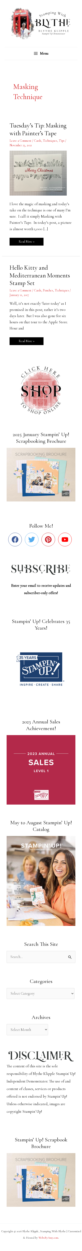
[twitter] (33, 539)
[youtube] (66, 539)
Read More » (26, 241)
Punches (48, 290)
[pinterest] (49, 539)
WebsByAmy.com (48, 1238)
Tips (61, 141)
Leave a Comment (20, 141)
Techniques (50, 141)
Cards (37, 141)
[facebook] (16, 539)
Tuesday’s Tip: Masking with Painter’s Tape (38, 129)
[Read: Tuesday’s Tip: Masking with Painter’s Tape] (41, 172)
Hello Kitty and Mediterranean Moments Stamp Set (40, 275)
